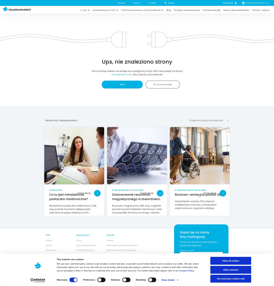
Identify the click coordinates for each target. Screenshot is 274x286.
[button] (85, 10)
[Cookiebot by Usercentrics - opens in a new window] (37, 280)
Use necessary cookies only (231, 278)
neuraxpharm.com (121, 74)
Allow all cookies (230, 261)
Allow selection (230, 270)
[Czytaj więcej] (97, 193)
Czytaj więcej (83, 193)
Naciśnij (121, 3)
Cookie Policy (186, 270)
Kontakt (152, 3)
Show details (168, 280)
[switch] (101, 280)
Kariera (136, 3)
